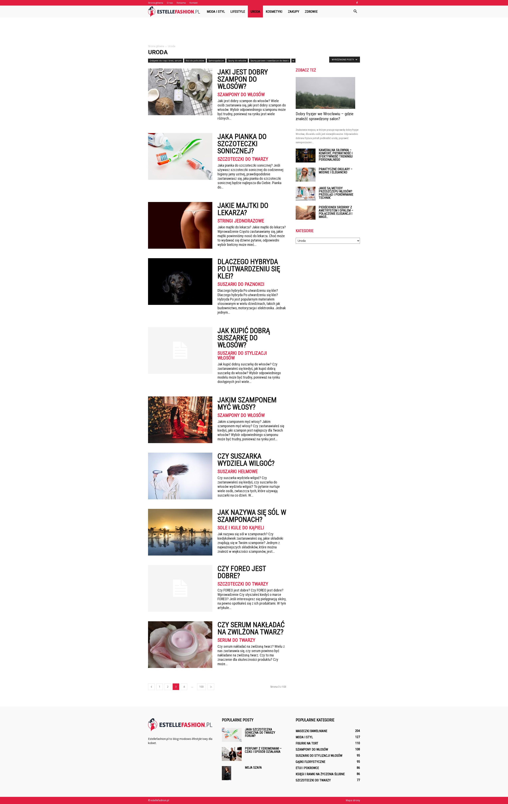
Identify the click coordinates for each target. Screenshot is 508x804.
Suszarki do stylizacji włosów (242, 355)
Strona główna (155, 2)
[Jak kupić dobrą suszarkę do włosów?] (180, 350)
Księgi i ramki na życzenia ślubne (320, 774)
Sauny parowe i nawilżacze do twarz (269, 60)
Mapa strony (353, 800)
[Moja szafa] (226, 773)
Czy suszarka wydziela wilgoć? (246, 460)
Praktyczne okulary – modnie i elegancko (335, 170)
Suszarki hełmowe (237, 471)
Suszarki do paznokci (240, 284)
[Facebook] (357, 3)
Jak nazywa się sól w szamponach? (251, 516)
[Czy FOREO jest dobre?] (180, 588)
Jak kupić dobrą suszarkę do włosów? (243, 338)
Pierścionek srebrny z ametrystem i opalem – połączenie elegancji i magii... (336, 212)
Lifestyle (237, 12)
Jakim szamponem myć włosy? (247, 403)
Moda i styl (216, 12)
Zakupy (293, 12)
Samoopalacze (216, 60)
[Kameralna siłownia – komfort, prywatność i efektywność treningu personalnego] (306, 155)
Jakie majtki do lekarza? (242, 209)
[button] (355, 11)
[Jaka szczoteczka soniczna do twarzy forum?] (232, 735)
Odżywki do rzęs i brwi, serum (166, 60)
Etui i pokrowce (307, 768)
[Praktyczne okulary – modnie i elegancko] (306, 175)
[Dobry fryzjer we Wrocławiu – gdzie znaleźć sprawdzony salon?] (328, 93)
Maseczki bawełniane (311, 731)
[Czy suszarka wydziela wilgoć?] (180, 476)
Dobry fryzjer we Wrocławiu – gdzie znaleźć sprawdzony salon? (324, 116)
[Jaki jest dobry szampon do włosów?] (180, 92)
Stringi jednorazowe (240, 220)
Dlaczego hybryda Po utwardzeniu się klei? (248, 269)
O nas (170, 2)
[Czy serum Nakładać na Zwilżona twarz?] (180, 644)
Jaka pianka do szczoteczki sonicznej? (242, 143)
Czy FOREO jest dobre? (241, 572)
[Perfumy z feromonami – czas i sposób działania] (232, 754)
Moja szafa (253, 767)
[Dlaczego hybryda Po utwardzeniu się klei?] (180, 281)
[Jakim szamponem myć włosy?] (180, 419)
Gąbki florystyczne (310, 762)
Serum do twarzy (236, 640)
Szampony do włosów (241, 94)
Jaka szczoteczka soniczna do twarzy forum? (260, 733)
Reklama (181, 2)
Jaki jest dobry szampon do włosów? (242, 79)
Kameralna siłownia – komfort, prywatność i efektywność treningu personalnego (336, 154)
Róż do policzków (195, 60)
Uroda (255, 12)
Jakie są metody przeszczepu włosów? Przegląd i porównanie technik (336, 193)
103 (201, 686)
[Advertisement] (254, 31)
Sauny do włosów (237, 60)
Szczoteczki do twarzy (242, 159)
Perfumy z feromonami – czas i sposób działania (263, 750)
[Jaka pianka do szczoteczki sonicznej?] (180, 156)
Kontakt (194, 2)
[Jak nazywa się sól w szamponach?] (180, 532)
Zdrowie (311, 12)
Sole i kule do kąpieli (240, 527)
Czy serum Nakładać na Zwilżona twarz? (251, 628)
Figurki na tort (307, 743)
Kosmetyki (274, 12)
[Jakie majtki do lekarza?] (180, 225)
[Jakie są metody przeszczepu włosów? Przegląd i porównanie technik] (306, 194)
